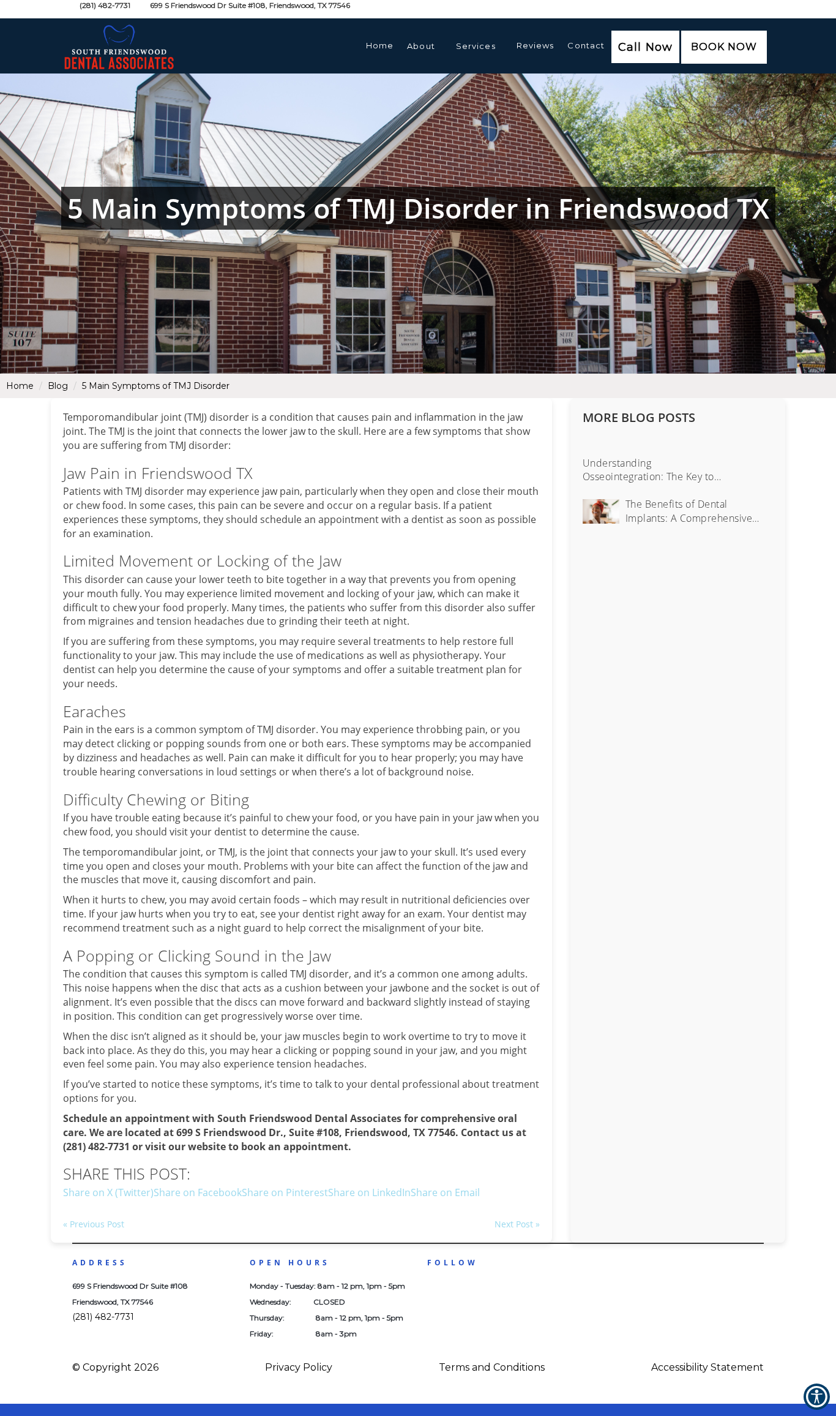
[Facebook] (437, 1291)
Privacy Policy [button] (298, 1367)
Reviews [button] (535, 45)
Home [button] (380, 45)
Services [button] (476, 46)
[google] (460, 1291)
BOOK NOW (724, 47)
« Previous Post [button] (93, 1224)
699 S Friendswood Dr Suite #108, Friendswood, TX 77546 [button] (249, 5)
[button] (724, 47)
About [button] (421, 46)
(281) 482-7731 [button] (105, 5)
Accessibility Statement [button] (707, 1367)
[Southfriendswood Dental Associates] (142, 33)
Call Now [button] (645, 47)
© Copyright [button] (115, 1367)
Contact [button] (586, 45)
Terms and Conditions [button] (492, 1367)
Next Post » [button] (517, 1224)
